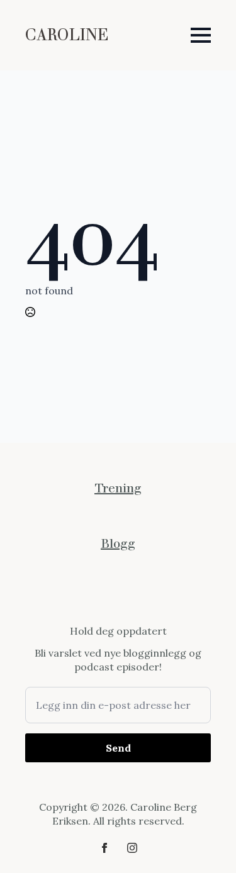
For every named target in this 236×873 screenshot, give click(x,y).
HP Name (40, 634)
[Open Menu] (201, 35)
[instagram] (132, 848)
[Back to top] (204, 841)
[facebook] (104, 848)
